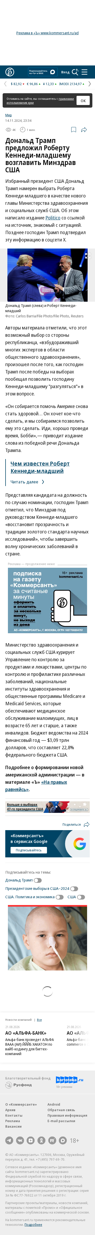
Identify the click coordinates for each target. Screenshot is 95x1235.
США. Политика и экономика (30, 896)
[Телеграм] (9, 1140)
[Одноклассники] (41, 1140)
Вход (65, 72)
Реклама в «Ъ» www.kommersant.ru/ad (47, 32)
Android (54, 1104)
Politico (52, 217)
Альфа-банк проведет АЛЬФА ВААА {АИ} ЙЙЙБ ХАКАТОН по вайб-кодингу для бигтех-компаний (29, 1046)
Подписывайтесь (29, 850)
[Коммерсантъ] (9, 72)
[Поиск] (75, 72)
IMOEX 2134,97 (70, 83)
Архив (10, 1109)
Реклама (12, 1120)
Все (39, 1020)
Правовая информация (67, 1115)
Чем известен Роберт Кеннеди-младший (40, 467)
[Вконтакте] (20, 1140)
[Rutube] (52, 1140)
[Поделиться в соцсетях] (84, 129)
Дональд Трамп (19, 880)
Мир (8, 115)
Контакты (13, 1115)
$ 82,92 (16, 83)
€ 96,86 (32, 83)
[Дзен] (31, 1140)
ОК (83, 100)
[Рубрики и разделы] (84, 72)
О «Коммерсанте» (21, 1104)
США (72, 896)
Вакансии (13, 1126)
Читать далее (25, 482)
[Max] (63, 1140)
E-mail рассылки (61, 1120)
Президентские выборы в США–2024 (37, 888)
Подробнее (33, 1224)
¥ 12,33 (48, 83)
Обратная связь (61, 1109)
